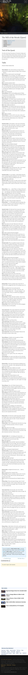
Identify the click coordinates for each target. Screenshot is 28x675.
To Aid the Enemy (7, 558)
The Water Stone (21, 558)
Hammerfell (10, 42)
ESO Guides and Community (6, 659)
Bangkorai (9, 43)
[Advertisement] (14, 18)
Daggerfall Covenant (11, 40)
